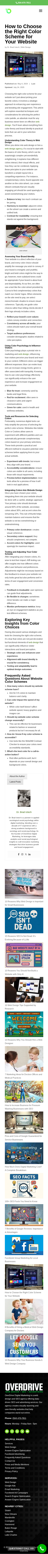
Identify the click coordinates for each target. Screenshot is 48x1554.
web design (23, 354)
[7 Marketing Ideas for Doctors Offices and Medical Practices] (24, 1059)
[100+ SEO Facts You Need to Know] (24, 1186)
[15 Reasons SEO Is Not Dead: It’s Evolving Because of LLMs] (24, 921)
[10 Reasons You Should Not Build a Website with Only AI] (24, 955)
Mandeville (10, 1517)
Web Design (26, 47)
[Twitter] (26, 854)
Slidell (8, 1510)
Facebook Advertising (15, 1454)
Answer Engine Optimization (18, 1450)
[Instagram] (22, 854)
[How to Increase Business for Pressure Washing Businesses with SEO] (24, 1092)
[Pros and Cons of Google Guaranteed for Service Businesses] (24, 1123)
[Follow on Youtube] (27, 1431)
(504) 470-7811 (19, 1418)
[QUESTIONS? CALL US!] (42, 1548)
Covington (9, 1521)
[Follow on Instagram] (12, 1431)
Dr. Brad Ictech (13, 47)
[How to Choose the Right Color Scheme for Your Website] (24, 1277)
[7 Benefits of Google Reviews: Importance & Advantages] (24, 1215)
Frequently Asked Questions (17, 1457)
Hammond (9, 1524)
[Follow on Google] (17, 1431)
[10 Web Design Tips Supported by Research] (24, 990)
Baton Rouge (11, 1528)
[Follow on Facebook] (7, 1431)
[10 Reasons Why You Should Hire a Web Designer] (24, 1024)
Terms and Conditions (15, 1468)
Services (9, 1443)
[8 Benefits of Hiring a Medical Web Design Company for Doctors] (24, 1312)
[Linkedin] (29, 854)
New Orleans (11, 1514)
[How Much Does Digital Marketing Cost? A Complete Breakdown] (24, 1153)
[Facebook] (19, 854)
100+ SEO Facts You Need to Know (21, 1201)
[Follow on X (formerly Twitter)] (22, 1431)
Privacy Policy (11, 1471)
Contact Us (10, 1461)
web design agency (13, 149)
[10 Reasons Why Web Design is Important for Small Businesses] (24, 884)
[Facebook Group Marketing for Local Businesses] (24, 1245)
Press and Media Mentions (17, 1464)
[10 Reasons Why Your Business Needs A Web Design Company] (24, 1345)
